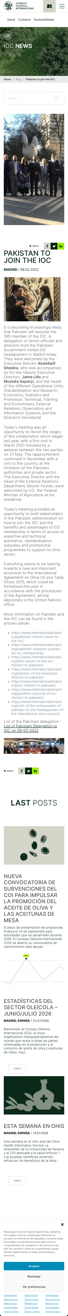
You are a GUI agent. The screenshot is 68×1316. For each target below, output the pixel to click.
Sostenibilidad (44, 19)
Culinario (24, 19)
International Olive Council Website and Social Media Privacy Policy (11, 1303)
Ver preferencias (34, 1287)
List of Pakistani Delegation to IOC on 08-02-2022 (30, 728)
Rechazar (34, 1276)
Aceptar (34, 1266)
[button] (62, 1224)
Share (35, 245)
